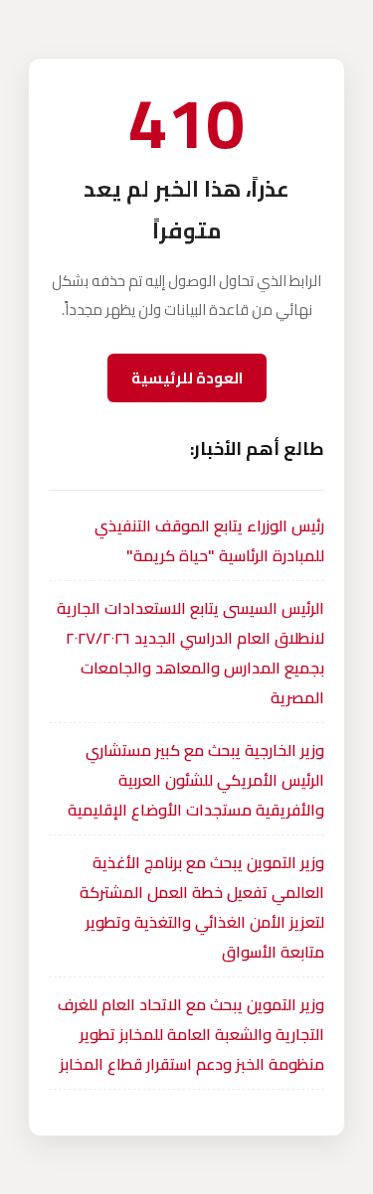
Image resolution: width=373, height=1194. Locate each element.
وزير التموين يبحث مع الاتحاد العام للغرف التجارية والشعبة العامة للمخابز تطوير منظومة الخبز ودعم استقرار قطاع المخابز (191, 1034)
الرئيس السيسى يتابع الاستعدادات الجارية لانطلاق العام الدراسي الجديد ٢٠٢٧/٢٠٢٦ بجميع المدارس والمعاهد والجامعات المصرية (190, 652)
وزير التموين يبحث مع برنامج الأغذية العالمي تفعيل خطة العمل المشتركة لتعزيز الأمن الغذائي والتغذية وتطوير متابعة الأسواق (202, 907)
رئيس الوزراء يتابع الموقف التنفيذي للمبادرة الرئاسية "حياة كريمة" (209, 540)
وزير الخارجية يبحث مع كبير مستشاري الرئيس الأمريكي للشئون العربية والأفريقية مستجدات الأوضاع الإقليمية (196, 779)
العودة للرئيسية (187, 378)
